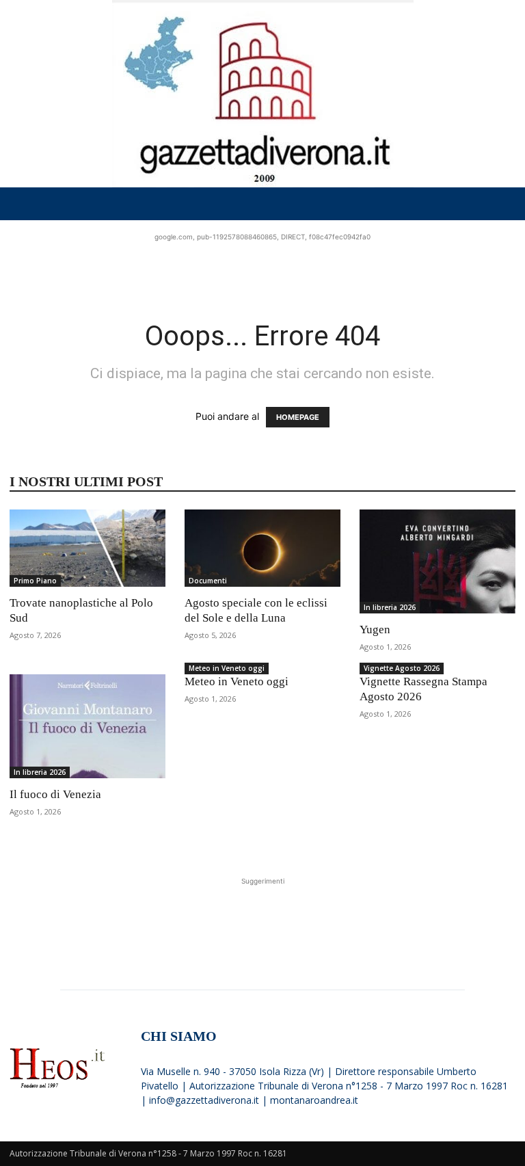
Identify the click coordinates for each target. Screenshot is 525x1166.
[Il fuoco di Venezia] (87, 726)
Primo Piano (35, 580)
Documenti (208, 580)
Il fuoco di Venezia (55, 794)
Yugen (375, 629)
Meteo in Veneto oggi (227, 668)
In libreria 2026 (390, 607)
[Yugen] (437, 561)
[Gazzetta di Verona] (262, 93)
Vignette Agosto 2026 (402, 668)
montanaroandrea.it (314, 1100)
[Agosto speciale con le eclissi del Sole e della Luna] (262, 548)
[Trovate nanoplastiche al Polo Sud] (87, 548)
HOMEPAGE (297, 417)
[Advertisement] (262, 264)
